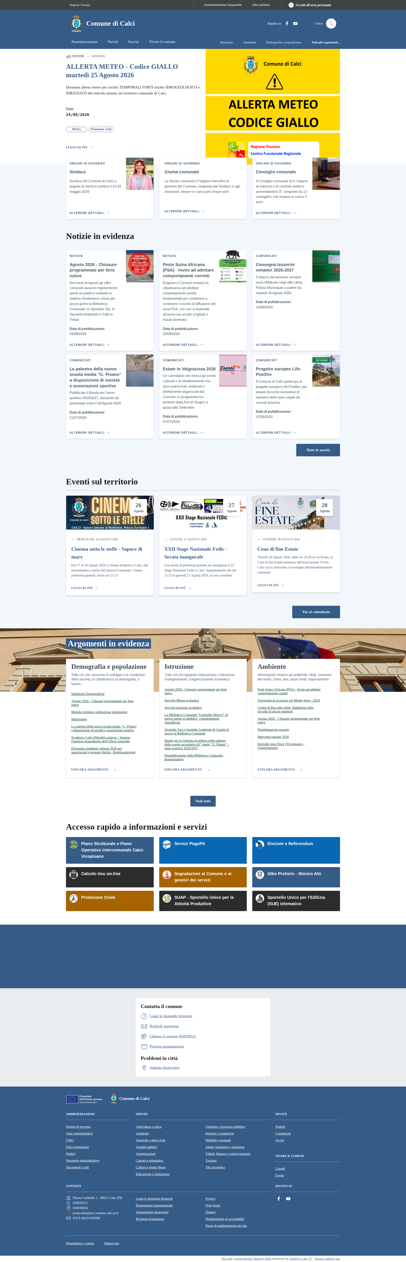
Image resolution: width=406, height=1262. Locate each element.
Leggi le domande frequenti (154, 1198)
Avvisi (279, 1140)
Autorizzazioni (145, 1154)
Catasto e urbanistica (149, 1160)
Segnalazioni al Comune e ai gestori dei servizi (203, 876)
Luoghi (280, 1168)
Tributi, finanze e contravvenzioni (228, 1154)
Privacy (211, 1198)
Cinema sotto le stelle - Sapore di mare (106, 553)
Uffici (70, 1140)
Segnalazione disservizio (152, 1212)
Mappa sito (111, 1243)
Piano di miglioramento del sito (226, 1226)
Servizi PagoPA (189, 843)
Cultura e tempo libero (151, 1167)
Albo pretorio (261, 5)
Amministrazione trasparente (223, 5)
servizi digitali (243, 1258)
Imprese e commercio (220, 1133)
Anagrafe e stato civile (151, 1140)
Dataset (210, 1212)
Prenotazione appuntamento (154, 1205)
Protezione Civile (98, 897)
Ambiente (142, 1133)
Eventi (279, 1175)
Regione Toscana (80, 5)
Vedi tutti (203, 801)
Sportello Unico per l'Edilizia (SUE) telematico (296, 900)
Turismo (211, 1160)
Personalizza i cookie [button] (80, 1243)
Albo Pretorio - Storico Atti (294, 873)
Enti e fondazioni (77, 1147)
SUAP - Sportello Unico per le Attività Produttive (204, 900)
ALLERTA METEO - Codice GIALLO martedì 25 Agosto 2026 (122, 71)
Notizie (77, 56)
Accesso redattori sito (327, 1258)
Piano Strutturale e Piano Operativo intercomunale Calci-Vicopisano (112, 850)
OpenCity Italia (262, 1258)
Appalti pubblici (146, 1147)
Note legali (213, 1205)
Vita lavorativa (215, 1167)
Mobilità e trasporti (218, 1140)
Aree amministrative (79, 1133)
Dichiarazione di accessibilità (225, 1219)
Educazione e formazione (153, 1174)
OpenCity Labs (298, 1258)
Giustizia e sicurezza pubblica (225, 1126)
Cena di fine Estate (277, 549)
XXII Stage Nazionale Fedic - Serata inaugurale (196, 553)
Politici (70, 1154)
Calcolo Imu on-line (101, 873)
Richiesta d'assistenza (150, 1219)
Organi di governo (78, 1126)
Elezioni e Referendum (290, 843)
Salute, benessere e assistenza (225, 1147)
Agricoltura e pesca (149, 1126)
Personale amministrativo (82, 1160)
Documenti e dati (77, 1167)
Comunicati (283, 1133)
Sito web (226, 1258)
